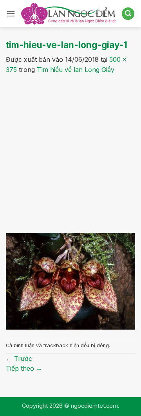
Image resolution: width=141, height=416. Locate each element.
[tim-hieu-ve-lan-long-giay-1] (70, 281)
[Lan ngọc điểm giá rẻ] (68, 14)
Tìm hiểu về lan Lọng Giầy (75, 70)
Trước (19, 358)
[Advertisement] (70, 149)
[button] (10, 13)
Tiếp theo (24, 368)
